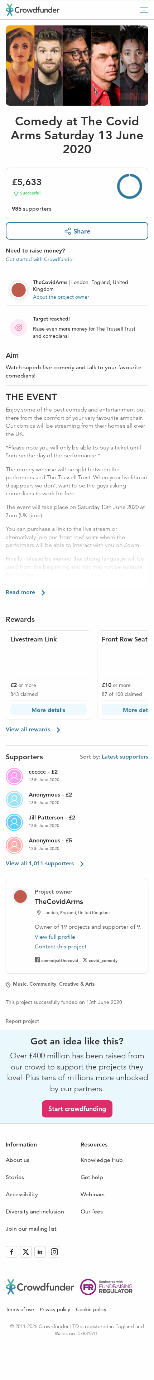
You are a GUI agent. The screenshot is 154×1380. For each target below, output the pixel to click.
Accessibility (22, 1194)
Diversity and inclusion (35, 1211)
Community (42, 984)
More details (48, 710)
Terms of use (20, 1309)
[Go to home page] (32, 10)
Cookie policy (91, 1309)
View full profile (55, 936)
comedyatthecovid (59, 960)
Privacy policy (55, 1309)
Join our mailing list (31, 1228)
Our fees (92, 1211)
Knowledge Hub (102, 1160)
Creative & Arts (77, 984)
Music (20, 984)
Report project (22, 1021)
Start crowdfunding (77, 1109)
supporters (32, 208)
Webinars (93, 1194)
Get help (92, 1177)
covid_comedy (103, 960)
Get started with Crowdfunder (40, 259)
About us (17, 1160)
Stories (15, 1177)
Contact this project (61, 946)
